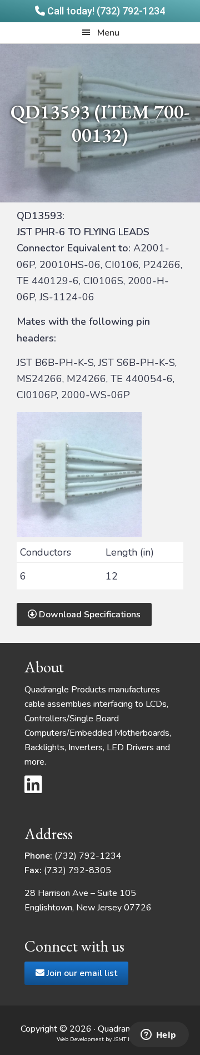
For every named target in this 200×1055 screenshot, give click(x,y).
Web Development (80, 1039)
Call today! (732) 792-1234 (105, 11)
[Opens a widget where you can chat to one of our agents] (158, 1035)
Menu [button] (108, 33)
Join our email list (80, 973)
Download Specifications (89, 614)
